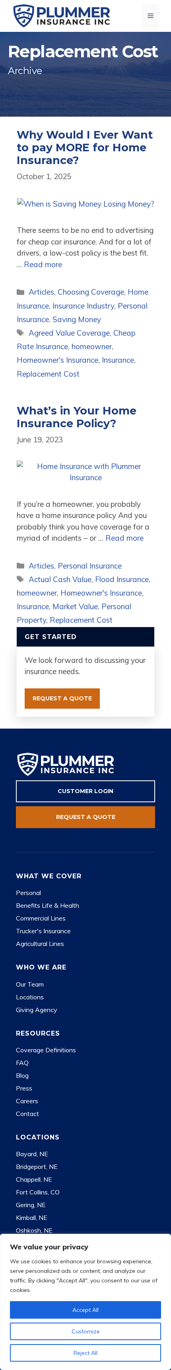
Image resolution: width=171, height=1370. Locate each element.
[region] (85, 1302)
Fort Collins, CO (38, 1192)
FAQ (22, 1063)
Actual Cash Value (60, 579)
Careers (27, 1101)
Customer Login (85, 791)
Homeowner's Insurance (57, 360)
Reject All (85, 1352)
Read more (43, 264)
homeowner (92, 346)
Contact (27, 1114)
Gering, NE (31, 1205)
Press (24, 1088)
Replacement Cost (48, 374)
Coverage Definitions (46, 1050)
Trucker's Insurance (43, 931)
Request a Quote (85, 817)
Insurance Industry (83, 306)
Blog (22, 1075)
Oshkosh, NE (34, 1230)
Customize (86, 1331)
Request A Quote (62, 698)
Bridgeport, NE (37, 1167)
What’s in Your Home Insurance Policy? (76, 417)
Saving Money (76, 319)
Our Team (30, 984)
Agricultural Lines (40, 944)
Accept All (85, 1309)
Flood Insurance (122, 579)
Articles (41, 292)
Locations (30, 997)
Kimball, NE (31, 1217)
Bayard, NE (32, 1154)
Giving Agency (36, 1010)
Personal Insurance (90, 566)
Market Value (75, 606)
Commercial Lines (41, 918)
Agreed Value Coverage (69, 333)
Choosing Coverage (91, 292)
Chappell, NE (34, 1179)
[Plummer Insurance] (61, 15)
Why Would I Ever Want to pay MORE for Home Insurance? (85, 147)
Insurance (118, 360)
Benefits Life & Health (47, 905)
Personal (28, 893)
